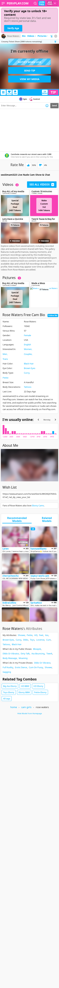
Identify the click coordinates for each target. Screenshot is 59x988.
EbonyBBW (24, 692)
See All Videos (41, 184)
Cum (48, 639)
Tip (53, 92)
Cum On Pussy (36, 667)
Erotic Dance (21, 667)
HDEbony (38, 686)
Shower (21, 635)
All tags (6, 698)
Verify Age (13, 28)
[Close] (55, 36)
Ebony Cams (38, 505)
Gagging (7, 671)
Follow (9, 93)
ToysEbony (8, 692)
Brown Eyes (29, 368)
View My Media (29, 79)
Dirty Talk (25, 653)
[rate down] (40, 165)
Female (27, 335)
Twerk (49, 653)
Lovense (40, 639)
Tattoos (27, 386)
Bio (24, 36)
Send (54, 105)
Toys (32, 639)
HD (35, 635)
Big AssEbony (10, 686)
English (27, 344)
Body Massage (10, 658)
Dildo (25, 639)
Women (28, 349)
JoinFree (41, 3)
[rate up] (28, 165)
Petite (5, 377)
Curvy (27, 372)
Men (5, 354)
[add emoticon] (47, 106)
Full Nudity (8, 667)
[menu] (3, 3)
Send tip (29, 70)
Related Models (47, 520)
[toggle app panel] (55, 42)
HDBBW (25, 686)
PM (15, 93)
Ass (46, 635)
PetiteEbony (40, 692)
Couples (28, 354)
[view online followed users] (35, 3)
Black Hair (29, 363)
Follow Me (52, 315)
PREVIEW (16, 241)
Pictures (43, 36)
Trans (5, 358)
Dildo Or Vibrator (11, 653)
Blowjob (37, 648)
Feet (41, 635)
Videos (31, 36)
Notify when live (29, 62)
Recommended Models (17, 520)
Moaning (23, 658)
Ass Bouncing (38, 653)
